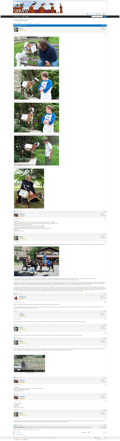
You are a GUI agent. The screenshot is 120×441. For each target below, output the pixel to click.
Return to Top (32, 437)
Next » (37, 23)
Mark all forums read (46, 437)
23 (26, 23)
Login (23, 16)
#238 (105, 384)
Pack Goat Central (16, 19)
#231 (105, 33)
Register (27, 16)
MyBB (18, 439)
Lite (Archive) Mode (38, 437)
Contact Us (20, 437)
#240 (105, 418)
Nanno (38, 346)
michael (21, 313)
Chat (89, 14)
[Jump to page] (39, 23)
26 (31, 23)
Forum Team (15, 437)
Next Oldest (16, 427)
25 (29, 23)
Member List (99, 14)
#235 (105, 319)
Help (105, 14)
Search (93, 14)
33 (34, 23)
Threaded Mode (103, 25)
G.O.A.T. (32, 19)
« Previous (19, 23)
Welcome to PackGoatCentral (25, 19)
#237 (105, 346)
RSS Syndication (53, 437)
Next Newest (22, 427)
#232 (105, 218)
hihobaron (21, 214)
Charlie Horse (22, 296)
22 (24, 23)
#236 (105, 332)
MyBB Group (25, 439)
